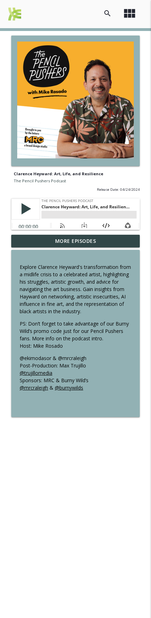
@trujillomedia (36, 373)
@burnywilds (69, 387)
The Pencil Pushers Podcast (40, 180)
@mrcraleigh (34, 387)
